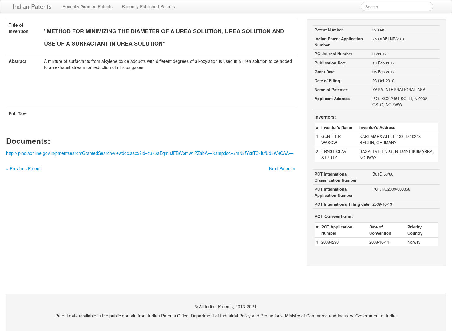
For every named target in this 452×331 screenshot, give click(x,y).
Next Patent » (282, 168)
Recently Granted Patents (87, 6)
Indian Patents (32, 6)
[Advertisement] (151, 93)
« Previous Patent (23, 168)
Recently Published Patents (148, 6)
